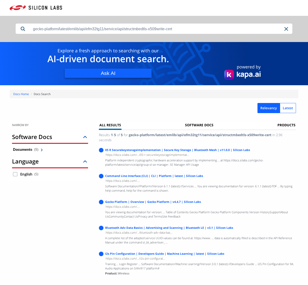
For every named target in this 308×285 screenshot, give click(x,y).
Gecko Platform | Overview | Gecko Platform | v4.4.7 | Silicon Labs (153, 202)
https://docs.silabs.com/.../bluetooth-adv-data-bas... (139, 232)
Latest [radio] (288, 108)
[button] (286, 29)
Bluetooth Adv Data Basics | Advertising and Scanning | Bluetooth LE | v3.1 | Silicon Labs (169, 228)
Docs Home (21, 94)
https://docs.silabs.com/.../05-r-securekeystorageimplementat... (147, 155)
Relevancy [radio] (268, 108)
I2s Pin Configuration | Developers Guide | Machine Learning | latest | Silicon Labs (164, 254)
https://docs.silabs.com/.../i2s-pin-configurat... (135, 258)
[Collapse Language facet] (85, 161)
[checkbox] (15, 174)
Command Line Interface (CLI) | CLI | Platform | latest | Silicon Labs (154, 176)
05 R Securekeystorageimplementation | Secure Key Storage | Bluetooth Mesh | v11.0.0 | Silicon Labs (177, 150)
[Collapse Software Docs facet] (85, 137)
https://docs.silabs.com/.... (123, 181)
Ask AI (108, 73)
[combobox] (161, 29)
